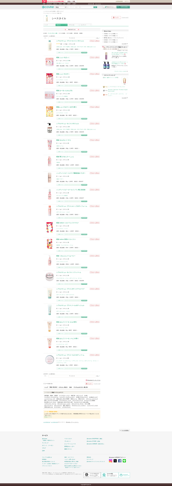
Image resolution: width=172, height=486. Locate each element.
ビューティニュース (70, 444)
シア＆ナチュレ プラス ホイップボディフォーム (71, 206)
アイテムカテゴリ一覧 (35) (81, 387)
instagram (110, 460)
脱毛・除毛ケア (67, 405)
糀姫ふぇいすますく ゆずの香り (66, 107)
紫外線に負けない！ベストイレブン (114, 37)
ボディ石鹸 (87, 403)
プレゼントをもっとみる (120, 71)
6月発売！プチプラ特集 (111, 40)
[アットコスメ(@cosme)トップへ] (48, 7)
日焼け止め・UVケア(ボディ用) (78, 46)
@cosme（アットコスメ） (72, 422)
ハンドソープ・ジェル (92, 405)
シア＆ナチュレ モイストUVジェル (67, 123)
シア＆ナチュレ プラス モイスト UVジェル (70, 41)
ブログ (60, 3)
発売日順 (76, 33)
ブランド (55, 3)
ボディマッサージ (61, 294)
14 (68, 77)
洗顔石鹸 (46, 395)
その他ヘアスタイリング (82, 397)
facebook (119, 460)
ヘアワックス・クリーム (77, 360)
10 (68, 126)
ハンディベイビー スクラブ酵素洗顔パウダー (70, 173)
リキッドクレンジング (62, 261)
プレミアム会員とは (47, 457)
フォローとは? (97, 383)
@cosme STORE (94, 441)
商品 (59, 25)
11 (68, 110)
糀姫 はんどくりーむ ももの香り (66, 322)
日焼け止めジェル (91, 46)
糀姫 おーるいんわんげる (64, 90)
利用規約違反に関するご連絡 (71, 461)
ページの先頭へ (125, 430)
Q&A (64, 3)
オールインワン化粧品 (62, 96)
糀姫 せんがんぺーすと (63, 140)
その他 (85, 395)
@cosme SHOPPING (95, 438)
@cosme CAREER (96, 444)
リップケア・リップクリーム (64, 360)
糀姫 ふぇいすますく (63, 74)
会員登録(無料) (119, 1)
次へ (97, 38)
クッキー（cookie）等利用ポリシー (50, 463)
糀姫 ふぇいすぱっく (63, 57)
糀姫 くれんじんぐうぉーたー (65, 256)
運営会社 (89, 457)
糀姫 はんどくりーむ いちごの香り (67, 338)
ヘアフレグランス (66, 407)
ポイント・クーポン (47, 445)
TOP (44, 3)
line (124, 460)
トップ (46, 25)
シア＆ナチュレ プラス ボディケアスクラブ (70, 289)
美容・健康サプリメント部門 (111, 77)
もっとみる (124, 43)
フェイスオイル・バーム (67, 245)
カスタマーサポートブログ (70, 463)
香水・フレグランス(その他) (51, 400)
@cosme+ (110, 89)
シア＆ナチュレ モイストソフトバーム (68, 272)
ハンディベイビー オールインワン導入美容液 (70, 189)
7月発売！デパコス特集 (111, 33)
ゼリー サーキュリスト (119, 86)
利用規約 (44, 459)
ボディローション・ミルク (63, 212)
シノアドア (110, 86)
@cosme (48, 439)
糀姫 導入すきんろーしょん (65, 156)
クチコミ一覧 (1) (63, 387)
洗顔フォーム (60, 146)
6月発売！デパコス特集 (111, 42)
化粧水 (58, 162)
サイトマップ (90, 459)
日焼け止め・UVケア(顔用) (63, 46)
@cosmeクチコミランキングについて (96, 461)
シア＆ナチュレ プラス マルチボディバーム (70, 355)
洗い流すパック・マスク (62, 63)
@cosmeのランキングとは (93, 380)
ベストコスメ (98, 3)
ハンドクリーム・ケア (62, 327)
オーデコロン (57, 407)
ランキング (49, 3)
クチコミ (71, 25)
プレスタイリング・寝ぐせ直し (81, 402)
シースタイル (48, 383)
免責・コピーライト (69, 457)
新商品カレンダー (69, 446)
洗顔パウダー (60, 179)
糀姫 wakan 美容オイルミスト (66, 239)
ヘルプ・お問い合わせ (69, 459)
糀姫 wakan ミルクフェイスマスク (67, 223)
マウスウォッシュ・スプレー (79, 405)
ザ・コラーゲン (112, 94)
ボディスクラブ (70, 294)
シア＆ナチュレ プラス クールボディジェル (70, 305)
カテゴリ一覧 (91, 3)
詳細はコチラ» (48, 417)
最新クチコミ (68, 449)
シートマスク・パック (62, 79)
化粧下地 (73, 395)
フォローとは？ (125, 17)
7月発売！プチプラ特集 (111, 35)
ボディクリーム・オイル (75, 278)
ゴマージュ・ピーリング (92, 398)
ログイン (127, 1)
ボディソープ (79, 395)
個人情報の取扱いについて (48, 461)
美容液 (58, 245)
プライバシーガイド (47, 465)
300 (68, 60)
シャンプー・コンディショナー (67, 397)
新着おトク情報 (71, 1)
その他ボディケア (93, 397)
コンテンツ (83, 25)
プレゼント (67, 441)
